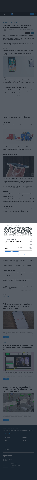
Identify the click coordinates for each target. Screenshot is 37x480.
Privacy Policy (24, 254)
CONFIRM (11, 251)
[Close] (35, 225)
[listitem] (18, 239)
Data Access (18, 254)
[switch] (30, 241)
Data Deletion (13, 254)
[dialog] (18, 240)
